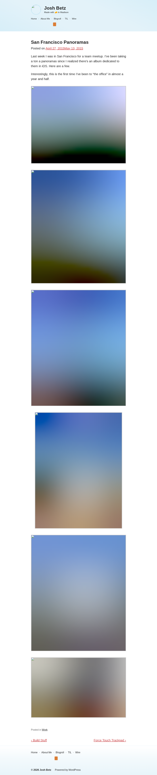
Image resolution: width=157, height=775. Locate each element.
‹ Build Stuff (39, 740)
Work (45, 729)
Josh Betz (55, 8)
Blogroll (57, 18)
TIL (66, 18)
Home (34, 18)
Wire (74, 18)
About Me (45, 18)
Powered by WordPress (68, 770)
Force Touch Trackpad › (110, 740)
